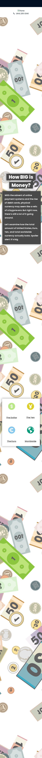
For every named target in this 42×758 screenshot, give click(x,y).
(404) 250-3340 (22, 13)
